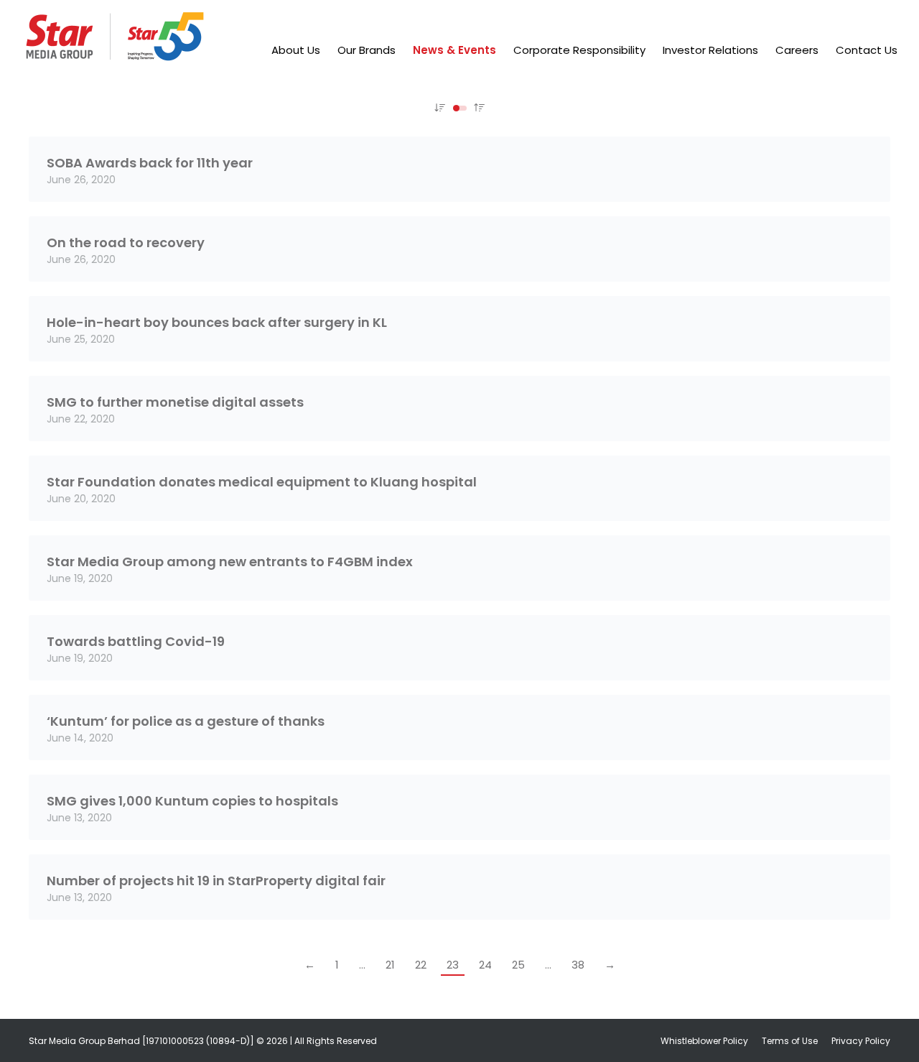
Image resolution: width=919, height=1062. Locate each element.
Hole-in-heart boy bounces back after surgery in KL (217, 322)
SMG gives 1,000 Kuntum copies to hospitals (192, 801)
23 (453, 964)
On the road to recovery (126, 242)
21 (390, 964)
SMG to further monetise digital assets (175, 402)
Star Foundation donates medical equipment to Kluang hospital (262, 482)
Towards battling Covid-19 (136, 641)
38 (578, 964)
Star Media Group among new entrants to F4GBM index (230, 562)
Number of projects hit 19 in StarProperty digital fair (216, 881)
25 (518, 964)
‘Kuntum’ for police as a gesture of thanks (186, 721)
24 (485, 964)
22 (420, 964)
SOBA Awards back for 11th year (150, 163)
